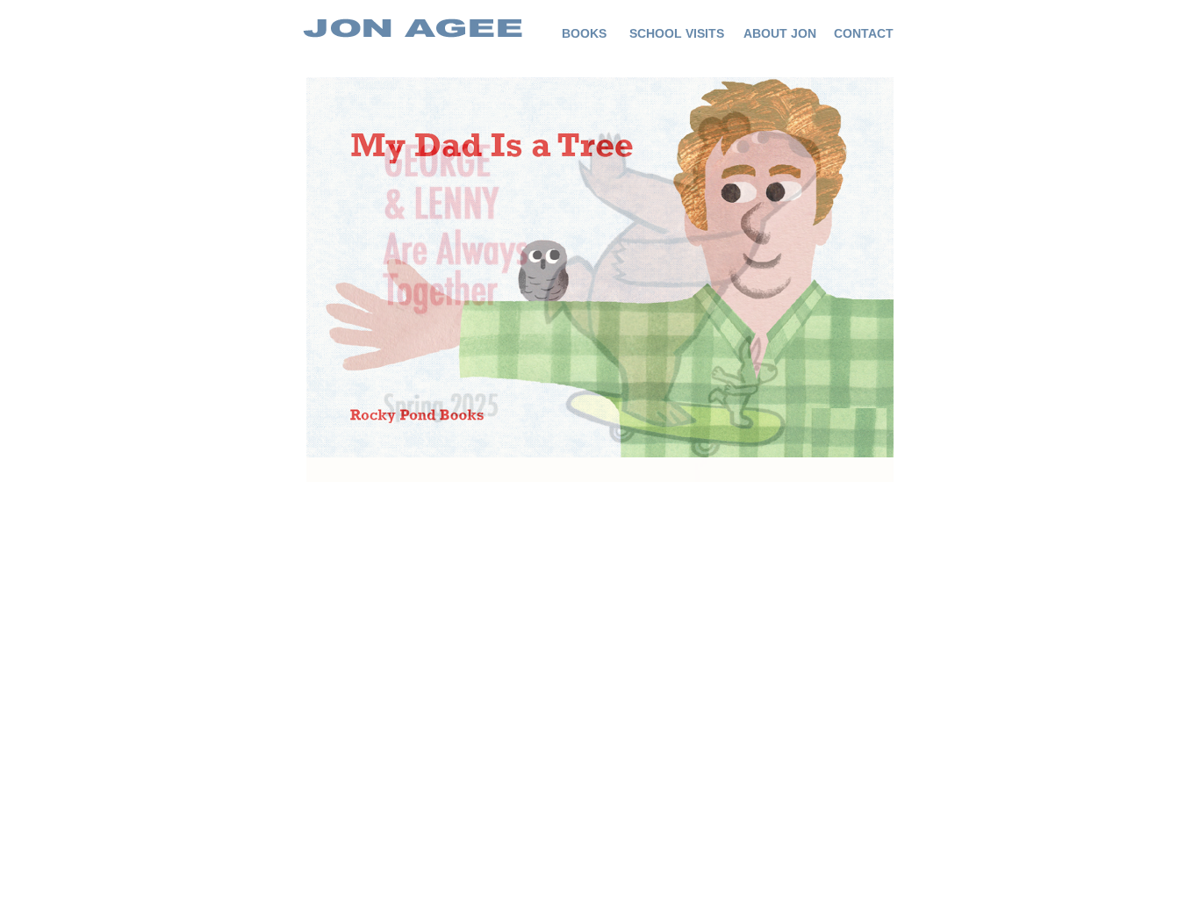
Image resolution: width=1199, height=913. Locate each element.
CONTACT (864, 33)
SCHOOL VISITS (676, 33)
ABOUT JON (779, 33)
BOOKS (584, 33)
